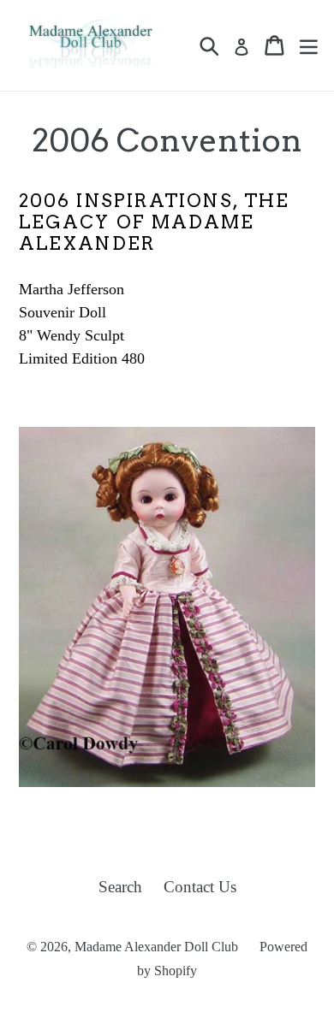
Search (120, 887)
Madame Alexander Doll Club (156, 946)
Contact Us (200, 887)
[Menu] (309, 45)
